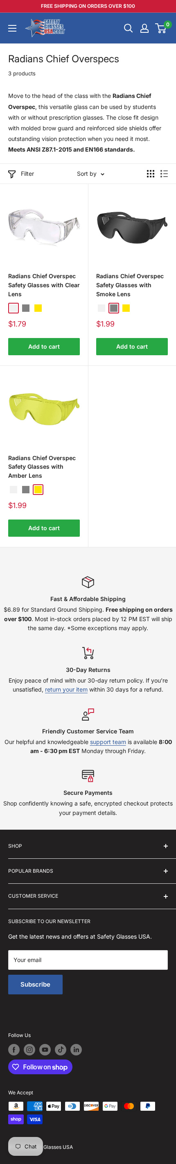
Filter (27, 173)
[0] (161, 28)
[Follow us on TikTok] (60, 1049)
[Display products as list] (164, 173)
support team (108, 741)
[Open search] (128, 28)
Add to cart (44, 346)
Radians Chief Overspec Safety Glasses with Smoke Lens (130, 284)
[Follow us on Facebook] (14, 1049)
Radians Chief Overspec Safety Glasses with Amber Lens (42, 466)
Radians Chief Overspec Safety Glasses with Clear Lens (44, 284)
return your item (66, 689)
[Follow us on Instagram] (29, 1049)
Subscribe (35, 984)
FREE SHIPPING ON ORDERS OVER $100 (88, 6)
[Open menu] (12, 28)
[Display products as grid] (150, 173)
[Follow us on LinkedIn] (76, 1049)
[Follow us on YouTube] (45, 1049)
